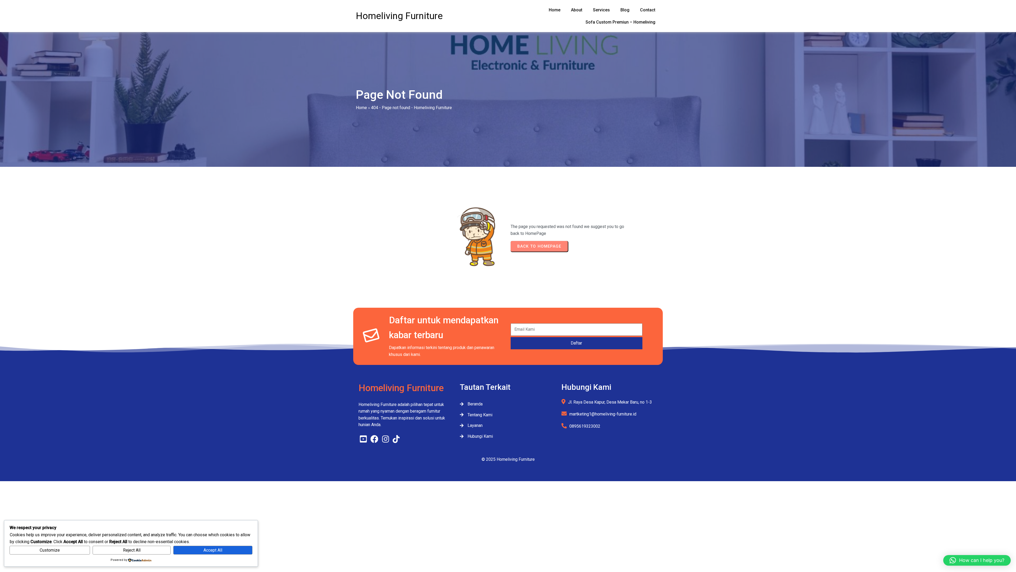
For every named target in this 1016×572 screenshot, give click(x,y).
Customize (50, 550)
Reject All (131, 550)
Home (361, 107)
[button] (977, 560)
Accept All (212, 550)
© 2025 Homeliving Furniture (508, 459)
